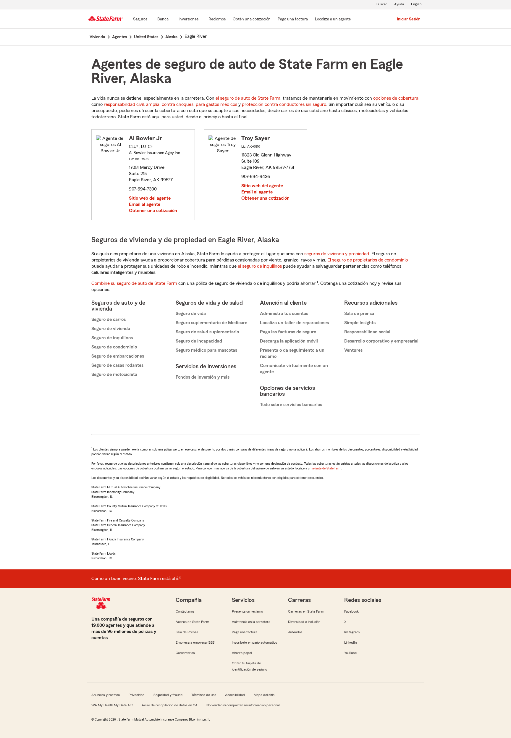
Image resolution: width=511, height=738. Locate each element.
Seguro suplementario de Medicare (211, 322)
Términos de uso (203, 695)
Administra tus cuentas (284, 313)
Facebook (351, 611)
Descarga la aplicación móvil (289, 341)
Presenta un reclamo (247, 611)
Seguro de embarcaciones (117, 356)
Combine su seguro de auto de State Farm (134, 283)
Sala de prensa (359, 313)
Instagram (352, 632)
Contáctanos (185, 611)
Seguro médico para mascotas (206, 350)
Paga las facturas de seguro (288, 332)
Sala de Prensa (187, 632)
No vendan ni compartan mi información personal (242, 705)
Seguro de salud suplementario (207, 332)
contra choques (177, 104)
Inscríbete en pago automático (254, 642)
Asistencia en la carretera (251, 622)
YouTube (350, 653)
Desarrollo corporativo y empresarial (381, 341)
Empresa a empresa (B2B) (195, 642)
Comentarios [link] (185, 653)
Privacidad (137, 695)
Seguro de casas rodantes (117, 365)
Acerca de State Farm (192, 622)
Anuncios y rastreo (105, 695)
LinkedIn (350, 642)
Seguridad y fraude (167, 695)
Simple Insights (360, 322)
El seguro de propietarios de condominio (367, 260)
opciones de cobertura (395, 98)
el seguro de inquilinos (260, 266)
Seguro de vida (191, 313)
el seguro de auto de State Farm (248, 98)
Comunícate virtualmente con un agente (294, 368)
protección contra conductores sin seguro (284, 104)
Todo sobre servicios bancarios (291, 404)
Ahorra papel (242, 653)
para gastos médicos (216, 104)
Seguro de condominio (114, 347)
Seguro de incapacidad (199, 341)
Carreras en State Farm (306, 611)
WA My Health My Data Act (112, 705)
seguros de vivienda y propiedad (336, 253)
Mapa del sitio (264, 695)
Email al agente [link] (144, 204)
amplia (152, 104)
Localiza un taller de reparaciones (294, 322)
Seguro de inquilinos (112, 337)
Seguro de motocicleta (114, 374)
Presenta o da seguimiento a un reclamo (292, 353)
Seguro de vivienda (110, 328)
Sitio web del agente (150, 198)
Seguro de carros (108, 319)
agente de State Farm (326, 468)
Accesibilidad (235, 695)
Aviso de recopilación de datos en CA (170, 705)
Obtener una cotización (153, 210)
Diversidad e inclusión (304, 622)
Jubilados (295, 632)
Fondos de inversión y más (202, 377)
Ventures (353, 350)
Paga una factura (244, 632)
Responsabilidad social (367, 332)
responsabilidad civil (124, 104)
